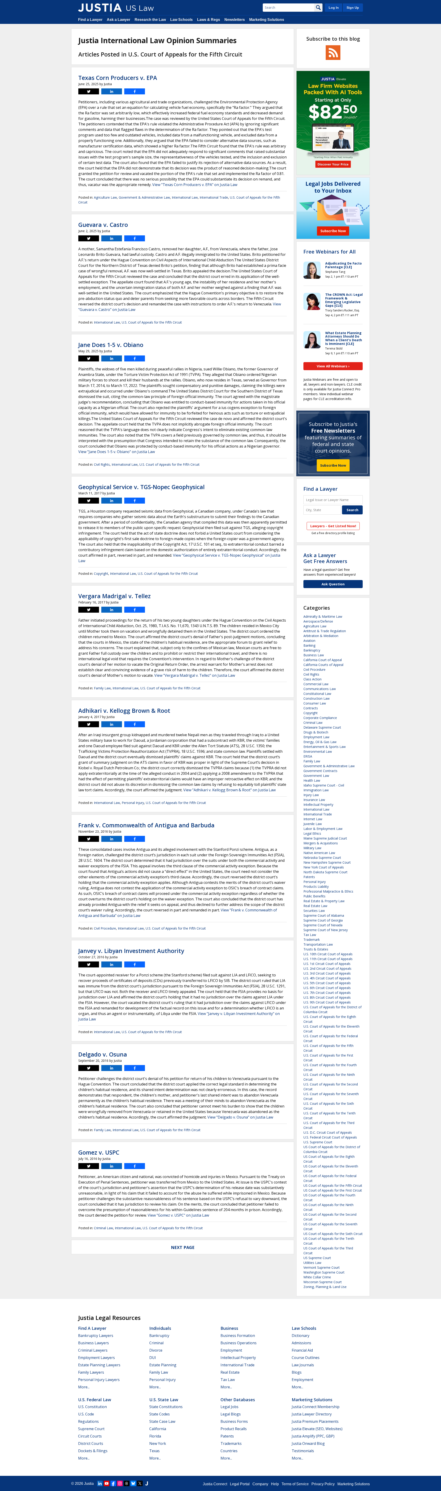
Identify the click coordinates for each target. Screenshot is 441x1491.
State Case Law (162, 1421)
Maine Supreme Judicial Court (325, 838)
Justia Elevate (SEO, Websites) (317, 1428)
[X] (140, 1483)
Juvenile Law (312, 824)
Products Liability (316, 886)
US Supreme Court (317, 1258)
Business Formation (237, 1335)
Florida (155, 1436)
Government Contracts (320, 771)
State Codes (159, 1414)
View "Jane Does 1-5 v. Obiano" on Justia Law (116, 451)
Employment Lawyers (96, 1357)
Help (275, 1484)
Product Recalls (233, 1428)
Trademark (311, 939)
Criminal (156, 1342)
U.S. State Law (163, 1399)
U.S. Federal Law (94, 1399)
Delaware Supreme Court (322, 727)
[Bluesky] (133, 1483)
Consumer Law (314, 703)
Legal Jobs (229, 1406)
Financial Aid (302, 1350)
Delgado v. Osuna (102, 1054)
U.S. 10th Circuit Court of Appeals (328, 954)
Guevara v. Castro (103, 224)
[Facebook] (113, 1483)
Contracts (310, 708)
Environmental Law (317, 751)
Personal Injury (133, 802)
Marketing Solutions (266, 20)
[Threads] (126, 1483)
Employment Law (316, 737)
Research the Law (150, 20)
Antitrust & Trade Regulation (324, 631)
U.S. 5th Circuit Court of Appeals (327, 983)
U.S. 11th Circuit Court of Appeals (328, 959)
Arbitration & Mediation (320, 636)
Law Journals (303, 1364)
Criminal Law (103, 1228)
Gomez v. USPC (98, 1152)
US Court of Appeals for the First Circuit (332, 1190)
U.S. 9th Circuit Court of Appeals (327, 1002)
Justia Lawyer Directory (312, 1414)
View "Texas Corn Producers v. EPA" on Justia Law (194, 184)
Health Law (311, 780)
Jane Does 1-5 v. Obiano (110, 345)
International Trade (214, 197)
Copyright (101, 573)
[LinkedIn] (100, 1483)
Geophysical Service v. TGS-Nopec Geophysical (141, 487)
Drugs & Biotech (315, 732)
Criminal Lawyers (92, 1350)
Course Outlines (305, 1357)
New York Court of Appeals (323, 867)
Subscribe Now (333, 465)
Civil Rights (102, 464)
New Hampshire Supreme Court (327, 862)
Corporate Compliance (320, 718)
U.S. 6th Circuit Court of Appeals (327, 988)
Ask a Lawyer (118, 20)
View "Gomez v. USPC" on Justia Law (178, 1215)
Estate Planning (162, 1364)
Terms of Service (295, 1484)
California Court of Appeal (322, 660)
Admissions (301, 1342)
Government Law (316, 775)
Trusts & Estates (315, 949)
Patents (309, 877)
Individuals (160, 1328)
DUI (152, 1357)
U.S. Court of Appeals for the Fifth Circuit (152, 322)
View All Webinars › (333, 366)
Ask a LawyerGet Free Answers (325, 558)
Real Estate (230, 1372)
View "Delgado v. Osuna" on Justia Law (240, 1117)
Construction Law (316, 698)
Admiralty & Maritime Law (322, 616)
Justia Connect (215, 1484)
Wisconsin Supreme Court (322, 1282)
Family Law (102, 688)
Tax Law (309, 935)
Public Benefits (314, 896)
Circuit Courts (90, 1436)
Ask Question (333, 584)
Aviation (309, 640)
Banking (309, 645)
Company (260, 1484)
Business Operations (238, 1342)
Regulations (88, 1421)
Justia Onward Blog (308, 1443)
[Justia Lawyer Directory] (146, 1483)
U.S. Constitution (92, 1406)
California (157, 1428)
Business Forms (234, 1421)
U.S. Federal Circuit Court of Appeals (330, 1137)
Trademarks (231, 1443)
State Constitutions (166, 1406)
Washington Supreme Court (324, 1272)
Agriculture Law (105, 197)
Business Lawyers (93, 1342)
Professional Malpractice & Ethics (328, 891)
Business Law (313, 655)
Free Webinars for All (329, 251)
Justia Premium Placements (315, 1421)
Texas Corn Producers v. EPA (117, 78)
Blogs (297, 1372)
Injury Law (311, 795)
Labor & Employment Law (322, 828)
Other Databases (237, 1399)
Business (229, 1328)
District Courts (90, 1443)
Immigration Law (316, 790)
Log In (334, 7)
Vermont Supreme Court (321, 1267)
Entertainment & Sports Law (324, 746)
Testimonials (303, 1450)
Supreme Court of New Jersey (325, 930)
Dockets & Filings (92, 1450)
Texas (154, 1450)
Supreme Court (91, 1428)
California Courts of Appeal (323, 664)
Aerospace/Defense (318, 621)
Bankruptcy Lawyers (95, 1335)
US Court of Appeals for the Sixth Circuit (333, 1234)
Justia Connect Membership (315, 1406)
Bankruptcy (311, 650)
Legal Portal (240, 1484)
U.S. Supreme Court (317, 1142)
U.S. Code (86, 1414)
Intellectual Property (318, 804)
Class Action (312, 679)
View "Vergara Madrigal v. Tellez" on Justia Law (194, 675)
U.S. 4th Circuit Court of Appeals (327, 978)
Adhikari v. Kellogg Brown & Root (124, 710)
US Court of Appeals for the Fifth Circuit (332, 1185)
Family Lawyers (91, 1372)
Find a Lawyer (90, 20)
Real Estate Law (315, 906)
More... (84, 1387)
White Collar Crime (317, 1277)
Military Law (312, 848)
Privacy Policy (323, 1484)
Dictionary (300, 1335)
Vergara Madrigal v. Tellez (114, 596)
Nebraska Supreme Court (322, 857)
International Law (185, 197)
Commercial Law (315, 684)
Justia (89, 1483)
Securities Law (314, 910)
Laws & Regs (208, 20)
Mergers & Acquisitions (320, 843)
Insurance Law (314, 800)
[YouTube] (106, 1483)
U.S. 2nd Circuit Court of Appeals (327, 968)
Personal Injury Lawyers (99, 1379)
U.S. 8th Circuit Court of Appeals (327, 997)
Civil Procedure (105, 928)
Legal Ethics (312, 833)
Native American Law (319, 853)
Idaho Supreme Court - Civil (323, 785)
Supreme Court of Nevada (322, 925)
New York (157, 1443)
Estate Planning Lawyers (99, 1364)
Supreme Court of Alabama (323, 915)
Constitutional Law (317, 693)
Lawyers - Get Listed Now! (333, 526)
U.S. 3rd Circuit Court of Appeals (327, 973)
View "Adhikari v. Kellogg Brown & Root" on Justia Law (229, 789)
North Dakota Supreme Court (325, 872)
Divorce (155, 1350)
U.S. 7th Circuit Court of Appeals (327, 992)
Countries (228, 1450)
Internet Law (312, 819)
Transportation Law (318, 944)
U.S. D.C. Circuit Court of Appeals (327, 1132)
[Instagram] (120, 1483)
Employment (231, 1350)
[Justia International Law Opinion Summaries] (100, 7)
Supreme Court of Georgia (323, 920)
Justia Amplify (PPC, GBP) (313, 1436)
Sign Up (353, 7)
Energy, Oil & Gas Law (319, 742)
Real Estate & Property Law (324, 901)
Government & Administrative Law (144, 197)
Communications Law (319, 689)
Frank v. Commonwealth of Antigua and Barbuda (146, 825)
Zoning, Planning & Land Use (325, 1287)
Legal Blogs (230, 1414)
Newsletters (234, 20)
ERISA (307, 756)
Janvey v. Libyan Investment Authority (131, 951)
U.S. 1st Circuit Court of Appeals (327, 963)
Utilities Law (312, 1262)
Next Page (183, 1247)
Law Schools (181, 20)
